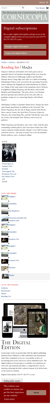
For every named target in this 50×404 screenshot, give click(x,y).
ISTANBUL (12, 204)
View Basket (40, 8)
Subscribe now (12, 380)
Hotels (3, 293)
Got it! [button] (36, 392)
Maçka (12, 62)
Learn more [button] (9, 399)
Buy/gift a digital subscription (16, 46)
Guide (4, 62)
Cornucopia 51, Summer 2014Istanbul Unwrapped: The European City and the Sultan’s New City (9, 171)
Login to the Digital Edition (16, 53)
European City (13, 239)
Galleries (4, 288)
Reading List (6, 296)
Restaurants (5, 291)
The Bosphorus (13, 211)
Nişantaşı (11, 267)
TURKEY (12, 197)
